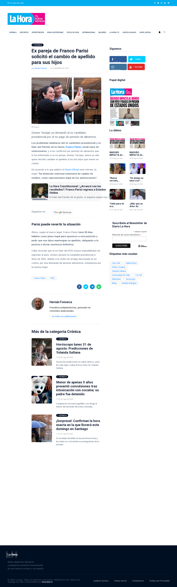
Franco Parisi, (74, 147)
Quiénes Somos (100, 581)
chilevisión (116, 279)
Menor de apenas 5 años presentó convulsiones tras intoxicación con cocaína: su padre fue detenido (77, 388)
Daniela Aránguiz (129, 283)
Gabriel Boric (131, 263)
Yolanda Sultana (119, 271)
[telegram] (168, 3)
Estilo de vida (73, 32)
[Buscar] (164, 32)
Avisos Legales (129, 32)
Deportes (24, 32)
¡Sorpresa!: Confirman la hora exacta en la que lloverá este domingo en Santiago (78, 425)
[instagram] (161, 3)
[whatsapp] (98, 286)
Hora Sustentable (55, 32)
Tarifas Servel (120, 581)
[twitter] (158, 3)
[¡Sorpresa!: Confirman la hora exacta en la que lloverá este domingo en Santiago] (42, 428)
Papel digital (145, 32)
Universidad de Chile (121, 275)
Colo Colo (116, 263)
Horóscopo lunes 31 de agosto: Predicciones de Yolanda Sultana (74, 348)
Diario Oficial (72, 169)
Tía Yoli (138, 275)
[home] (26, 19)
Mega (114, 283)
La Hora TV (114, 32)
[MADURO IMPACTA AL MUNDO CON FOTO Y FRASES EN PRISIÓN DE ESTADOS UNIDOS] (125, 106)
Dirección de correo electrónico (126, 234)
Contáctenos (138, 581)
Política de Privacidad (159, 581)
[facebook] (155, 3)
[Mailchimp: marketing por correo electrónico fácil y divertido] (142, 248)
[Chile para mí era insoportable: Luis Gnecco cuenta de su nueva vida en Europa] (117, 194)
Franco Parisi (39, 278)
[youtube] (165, 3)
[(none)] (38, 303)
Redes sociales (118, 267)
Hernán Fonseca (40, 68)
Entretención (38, 32)
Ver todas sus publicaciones (64, 316)
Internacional (88, 32)
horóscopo (130, 279)
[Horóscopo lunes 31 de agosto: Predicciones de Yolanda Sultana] (42, 352)
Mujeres (102, 32)
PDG (52, 278)
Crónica (13, 32)
